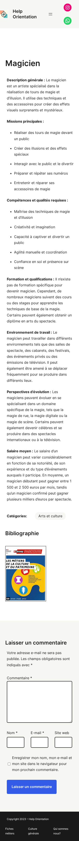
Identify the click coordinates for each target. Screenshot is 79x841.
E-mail (37, 733)
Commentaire (19, 678)
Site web (62, 733)
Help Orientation (25, 14)
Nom (12, 733)
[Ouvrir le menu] (50, 14)
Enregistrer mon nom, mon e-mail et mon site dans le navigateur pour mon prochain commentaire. (42, 763)
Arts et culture (50, 516)
